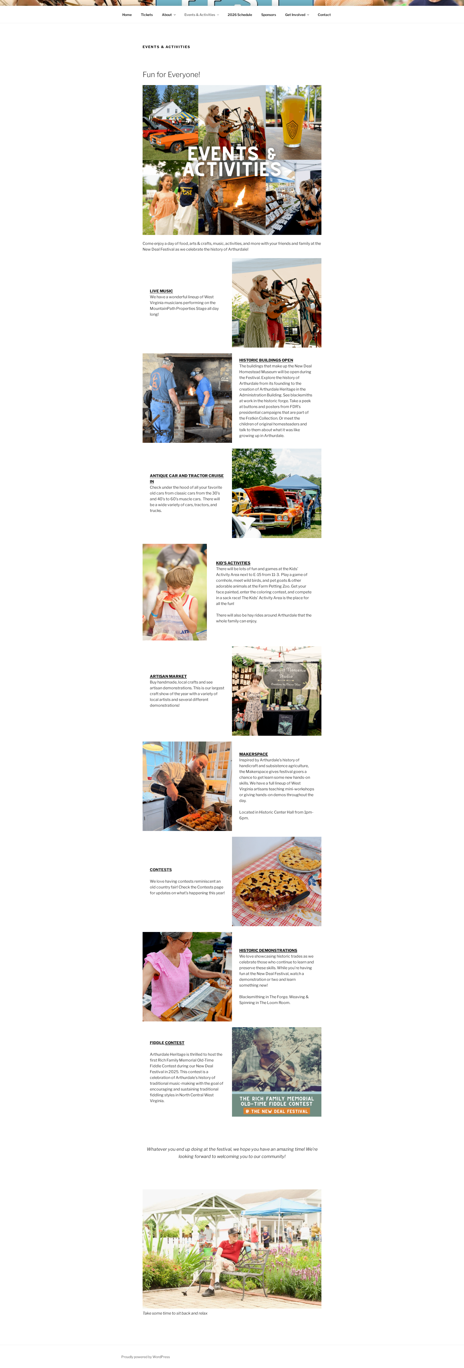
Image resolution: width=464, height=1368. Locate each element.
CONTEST (174, 1043)
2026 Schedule (240, 15)
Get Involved (295, 15)
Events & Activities (199, 15)
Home (127, 15)
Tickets (147, 15)
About (167, 15)
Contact (324, 15)
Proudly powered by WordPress (145, 1357)
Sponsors (268, 15)
